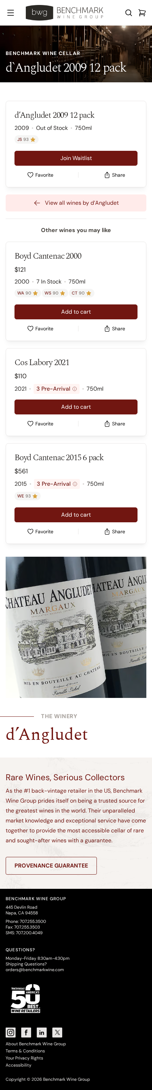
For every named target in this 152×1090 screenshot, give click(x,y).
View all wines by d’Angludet (82, 203)
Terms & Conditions (25, 1051)
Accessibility (18, 1065)
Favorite (44, 175)
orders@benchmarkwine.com (35, 970)
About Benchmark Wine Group (36, 1044)
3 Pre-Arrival (55, 388)
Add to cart (76, 311)
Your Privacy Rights (24, 1058)
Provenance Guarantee (51, 865)
